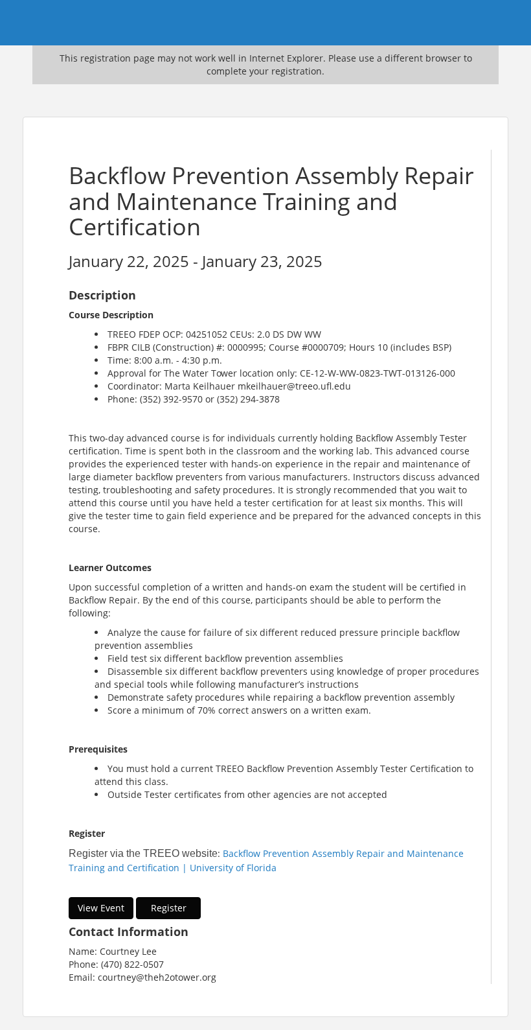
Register (168, 908)
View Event (101, 908)
